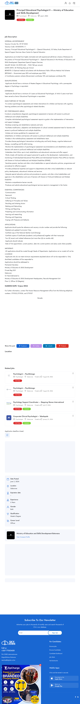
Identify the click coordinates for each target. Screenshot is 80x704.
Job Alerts (52, 657)
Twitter (37, 346)
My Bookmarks (53, 661)
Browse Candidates (55, 650)
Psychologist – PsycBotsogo (24, 374)
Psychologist (22, 16)
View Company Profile (23, 537)
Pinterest (63, 346)
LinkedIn (49, 346)
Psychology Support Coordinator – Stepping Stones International (38, 402)
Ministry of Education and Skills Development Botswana (38, 533)
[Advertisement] (40, 28)
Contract (30, 20)
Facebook (24, 346)
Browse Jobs (53, 646)
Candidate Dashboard (55, 653)
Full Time (21, 20)
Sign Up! (55, 633)
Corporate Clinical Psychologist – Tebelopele (30, 416)
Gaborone (33, 16)
